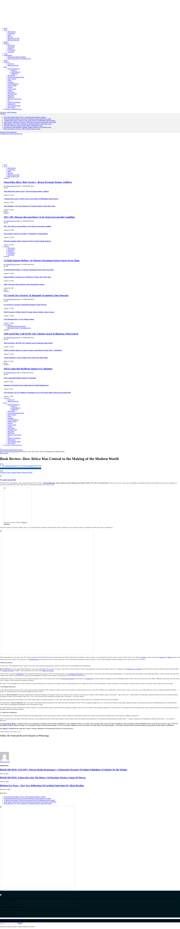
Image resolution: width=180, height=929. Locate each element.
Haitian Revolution (47, 670)
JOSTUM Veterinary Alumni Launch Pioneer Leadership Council (23, 125)
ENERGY (11, 48)
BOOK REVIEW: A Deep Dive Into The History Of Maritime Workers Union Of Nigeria (43, 777)
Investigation (11, 33)
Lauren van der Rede (9, 480)
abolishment (19, 674)
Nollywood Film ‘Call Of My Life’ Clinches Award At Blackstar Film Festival (41, 334)
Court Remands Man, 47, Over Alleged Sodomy (19, 319)
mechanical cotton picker (76, 674)
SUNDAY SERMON (14, 102)
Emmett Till (88, 678)
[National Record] (11, 134)
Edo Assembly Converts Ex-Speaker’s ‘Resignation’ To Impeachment (26, 234)
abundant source (34, 659)
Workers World (12, 85)
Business (6, 43)
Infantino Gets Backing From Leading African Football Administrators (26, 385)
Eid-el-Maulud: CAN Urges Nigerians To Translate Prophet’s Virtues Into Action (28, 124)
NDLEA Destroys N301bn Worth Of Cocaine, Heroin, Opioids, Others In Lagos (29, 312)
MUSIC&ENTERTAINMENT (17, 57)
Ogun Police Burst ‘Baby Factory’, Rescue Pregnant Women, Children (25, 117)
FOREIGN (14, 74)
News (5, 30)
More (5, 67)
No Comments (29, 466)
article (5, 728)
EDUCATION (12, 79)
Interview (10, 37)
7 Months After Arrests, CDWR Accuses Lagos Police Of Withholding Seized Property (29, 120)
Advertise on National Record (12, 109)
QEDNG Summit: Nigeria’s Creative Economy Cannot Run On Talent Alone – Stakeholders (33, 350)
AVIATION (11, 47)
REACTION (11, 107)
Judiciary (10, 87)
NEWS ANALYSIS (14, 38)
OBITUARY (11, 104)
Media (9, 35)
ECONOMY (11, 50)
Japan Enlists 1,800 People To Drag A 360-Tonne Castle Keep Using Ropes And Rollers (30, 122)
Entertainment (8, 55)
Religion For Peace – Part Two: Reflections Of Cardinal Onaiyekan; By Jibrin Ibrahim (42, 785)
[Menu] (1, 448)
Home (5, 28)
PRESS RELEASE (13, 40)
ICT (9, 100)
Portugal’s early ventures (133, 669)
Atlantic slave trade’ (8, 670)
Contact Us (11, 64)
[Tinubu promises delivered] (37, 887)
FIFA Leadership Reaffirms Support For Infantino (28, 368)
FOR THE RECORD (14, 106)
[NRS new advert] (47, 654)
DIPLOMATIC (15, 72)
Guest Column (12, 89)
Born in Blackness (49, 483)
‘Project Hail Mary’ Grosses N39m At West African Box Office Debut (26, 357)
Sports (6, 60)
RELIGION (11, 92)
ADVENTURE (12, 94)
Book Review (4, 453)
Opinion (10, 90)
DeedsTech (39, 921)
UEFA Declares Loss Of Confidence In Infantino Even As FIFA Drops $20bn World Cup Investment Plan (37, 392)
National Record (11, 186)
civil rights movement (67, 678)
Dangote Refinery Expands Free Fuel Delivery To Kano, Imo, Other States (27, 277)
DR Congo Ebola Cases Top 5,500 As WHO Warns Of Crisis (22, 129)
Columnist (11, 82)
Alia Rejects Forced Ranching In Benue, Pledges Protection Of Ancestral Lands (27, 127)
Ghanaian (162, 657)
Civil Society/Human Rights (16, 77)
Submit (20, 923)
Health (9, 80)
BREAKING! (12, 32)
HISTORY (11, 95)
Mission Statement (13, 65)
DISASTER (11, 75)
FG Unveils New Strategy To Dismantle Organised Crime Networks (36, 295)
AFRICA (14, 70)
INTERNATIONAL (14, 69)
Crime (5, 53)
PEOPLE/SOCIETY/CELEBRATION (19, 58)
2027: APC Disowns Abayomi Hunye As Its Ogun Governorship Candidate (39, 217)
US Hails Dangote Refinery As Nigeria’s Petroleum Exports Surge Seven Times (27, 119)
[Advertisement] (56, 13)
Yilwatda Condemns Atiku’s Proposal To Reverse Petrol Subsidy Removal (27, 241)
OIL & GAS (11, 45)
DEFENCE (11, 97)
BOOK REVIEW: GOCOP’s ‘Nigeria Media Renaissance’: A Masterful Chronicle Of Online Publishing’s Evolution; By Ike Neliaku (63, 769)
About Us (7, 62)
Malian (170, 657)
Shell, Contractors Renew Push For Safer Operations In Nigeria (24, 284)
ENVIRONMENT (13, 84)
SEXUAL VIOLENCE (15, 99)
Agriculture (11, 52)
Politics (6, 42)
